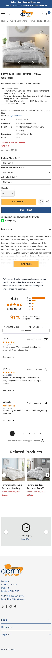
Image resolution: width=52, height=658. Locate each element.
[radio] (38, 298)
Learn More (26, 539)
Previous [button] (19, 63)
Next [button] (33, 63)
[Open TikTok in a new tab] (2, 606)
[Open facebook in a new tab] (6, 606)
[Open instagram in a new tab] (10, 606)
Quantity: (5, 188)
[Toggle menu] (3, 13)
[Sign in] (42, 13)
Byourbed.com (16, 116)
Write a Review (26, 330)
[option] (26, 532)
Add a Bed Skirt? (9, 177)
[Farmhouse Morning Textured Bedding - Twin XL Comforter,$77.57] (13, 469)
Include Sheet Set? (10, 158)
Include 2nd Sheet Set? (12, 167)
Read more (26, 264)
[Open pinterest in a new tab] (15, 606)
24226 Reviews (16, 309)
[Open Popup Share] (47, 202)
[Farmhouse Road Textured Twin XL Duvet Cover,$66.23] (38, 469)
